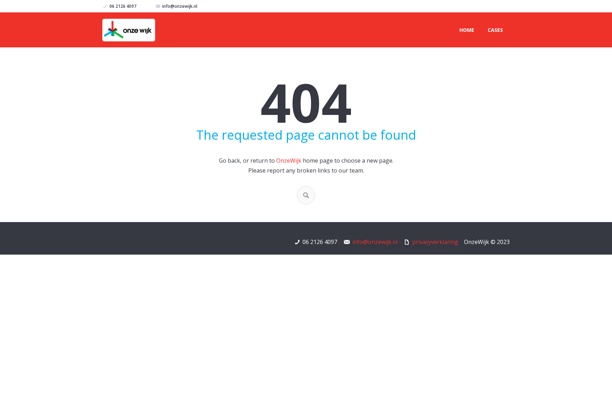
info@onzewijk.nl (179, 6)
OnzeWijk (288, 160)
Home (466, 30)
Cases (495, 30)
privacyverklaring (435, 242)
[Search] (306, 195)
